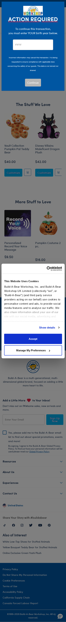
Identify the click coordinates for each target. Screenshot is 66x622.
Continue (33, 82)
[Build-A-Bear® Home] (33, 10)
